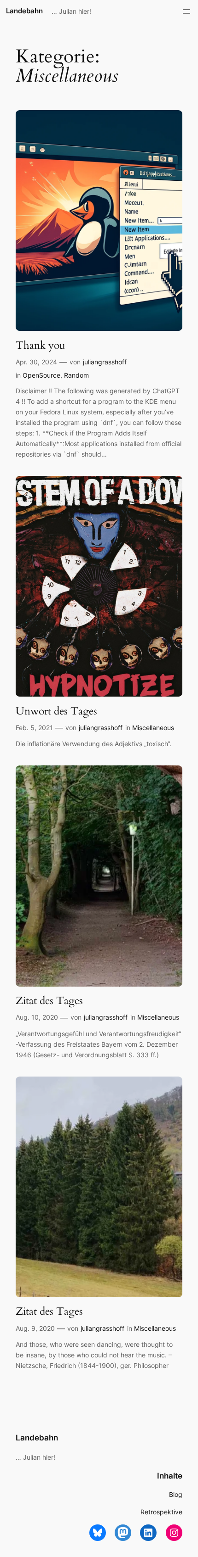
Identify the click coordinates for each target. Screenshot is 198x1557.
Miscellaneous (153, 727)
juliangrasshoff (105, 362)
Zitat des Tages (49, 1000)
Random (76, 375)
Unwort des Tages (56, 711)
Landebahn (24, 11)
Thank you (40, 345)
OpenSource (41, 375)
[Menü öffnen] (186, 11)
